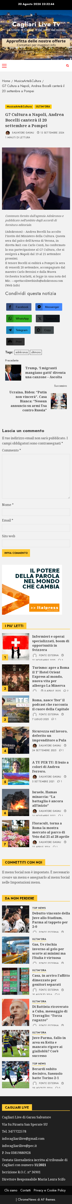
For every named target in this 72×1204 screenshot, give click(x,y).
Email (7, 520)
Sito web (8, 536)
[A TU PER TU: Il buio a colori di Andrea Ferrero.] (15, 771)
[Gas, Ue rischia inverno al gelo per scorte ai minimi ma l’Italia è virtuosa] (15, 950)
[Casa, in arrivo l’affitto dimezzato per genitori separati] (15, 981)
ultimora (36, 352)
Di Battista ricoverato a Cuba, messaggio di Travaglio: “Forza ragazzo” (50, 1013)
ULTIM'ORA (43, 106)
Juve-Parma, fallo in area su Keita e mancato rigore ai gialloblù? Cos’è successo (49, 1047)
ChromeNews (27, 1199)
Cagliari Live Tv (36, 24)
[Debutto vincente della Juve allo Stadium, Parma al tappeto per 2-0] (15, 919)
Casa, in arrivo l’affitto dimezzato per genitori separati (51, 980)
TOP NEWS (39, 908)
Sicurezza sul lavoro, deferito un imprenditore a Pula (50, 735)
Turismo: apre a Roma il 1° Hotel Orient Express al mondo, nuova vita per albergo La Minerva (50, 676)
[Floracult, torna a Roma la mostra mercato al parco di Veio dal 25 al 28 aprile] (15, 833)
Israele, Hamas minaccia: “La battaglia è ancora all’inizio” (47, 799)
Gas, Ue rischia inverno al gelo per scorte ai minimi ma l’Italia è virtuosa (49, 951)
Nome (8, 505)
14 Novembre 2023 (44, 816)
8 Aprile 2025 (52, 691)
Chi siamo (10, 1190)
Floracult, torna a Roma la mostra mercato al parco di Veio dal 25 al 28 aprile (50, 830)
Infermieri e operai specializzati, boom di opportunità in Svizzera (50, 643)
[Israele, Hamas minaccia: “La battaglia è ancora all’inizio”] (15, 802)
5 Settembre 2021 (43, 781)
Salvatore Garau (22, 133)
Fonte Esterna (48, 655)
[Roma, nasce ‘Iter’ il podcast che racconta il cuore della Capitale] (15, 709)
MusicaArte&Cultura (19, 106)
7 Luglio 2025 (40, 719)
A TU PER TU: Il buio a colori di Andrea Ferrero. (50, 767)
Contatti (25, 1190)
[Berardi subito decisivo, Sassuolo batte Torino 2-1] (15, 1074)
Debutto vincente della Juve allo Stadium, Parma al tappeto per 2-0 (51, 920)
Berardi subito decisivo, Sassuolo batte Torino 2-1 (47, 1073)
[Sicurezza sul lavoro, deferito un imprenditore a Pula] (15, 740)
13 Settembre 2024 (52, 133)
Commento (11, 450)
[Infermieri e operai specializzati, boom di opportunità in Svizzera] (15, 646)
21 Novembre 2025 (43, 660)
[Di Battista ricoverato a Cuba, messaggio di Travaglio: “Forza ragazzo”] (15, 1012)
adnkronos (22, 352)
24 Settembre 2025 (44, 750)
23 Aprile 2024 (41, 847)
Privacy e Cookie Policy (50, 1190)
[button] (4, 65)
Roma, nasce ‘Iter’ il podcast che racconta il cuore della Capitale (50, 704)
